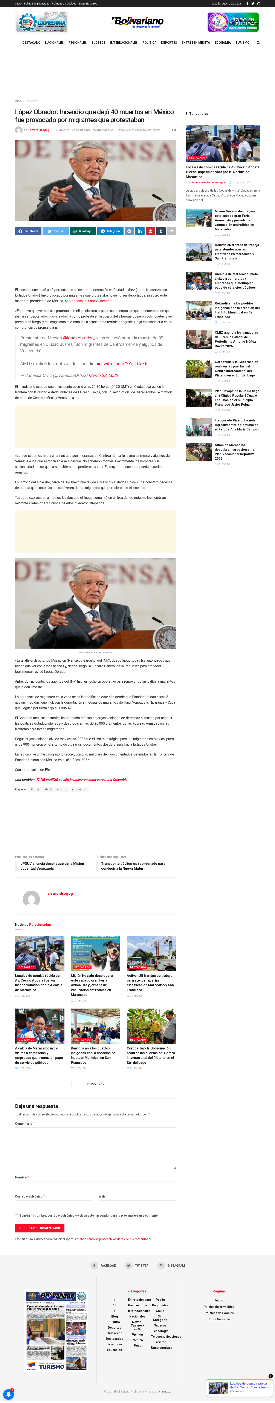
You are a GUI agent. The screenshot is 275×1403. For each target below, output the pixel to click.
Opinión (137, 1334)
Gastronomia (137, 1305)
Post (137, 1345)
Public (160, 1299)
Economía (223, 42)
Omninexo (164, 1391)
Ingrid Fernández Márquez (209, 182)
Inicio (18, 3)
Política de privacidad (36, 3)
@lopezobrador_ (79, 337)
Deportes (169, 42)
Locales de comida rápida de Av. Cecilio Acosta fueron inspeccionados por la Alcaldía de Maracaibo (222, 172)
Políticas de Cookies (64, 3)
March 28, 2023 (103, 375)
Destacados (114, 1338)
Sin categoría (160, 1318)
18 (114, 1305)
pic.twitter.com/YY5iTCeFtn (122, 363)
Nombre (22, 1177)
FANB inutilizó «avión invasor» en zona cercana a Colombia (81, 780)
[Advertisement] (137, 74)
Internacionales (124, 42)
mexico (62, 789)
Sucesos (98, 42)
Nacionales (54, 42)
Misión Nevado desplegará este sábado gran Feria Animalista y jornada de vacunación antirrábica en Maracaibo (92, 985)
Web (102, 1196)
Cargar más (95, 1083)
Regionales (78, 42)
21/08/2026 (24, 995)
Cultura (114, 1322)
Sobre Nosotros (88, 3)
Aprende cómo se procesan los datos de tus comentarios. (113, 1239)
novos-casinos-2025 (137, 1325)
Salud (160, 1311)
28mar (35, 789)
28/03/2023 (63, 130)
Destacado (31, 42)
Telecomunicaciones (166, 1336)
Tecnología (160, 1331)
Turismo (242, 42)
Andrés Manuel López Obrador (87, 301)
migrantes (79, 789)
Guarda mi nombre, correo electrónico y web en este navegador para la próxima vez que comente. (89, 1215)
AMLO (48, 789)
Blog (114, 1316)
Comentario (25, 1123)
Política (149, 42)
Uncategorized (162, 1347)
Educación (114, 1350)
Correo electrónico (30, 1196)
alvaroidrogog (39, 130)
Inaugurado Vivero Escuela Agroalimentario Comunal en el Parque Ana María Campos (237, 424)
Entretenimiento (196, 42)
